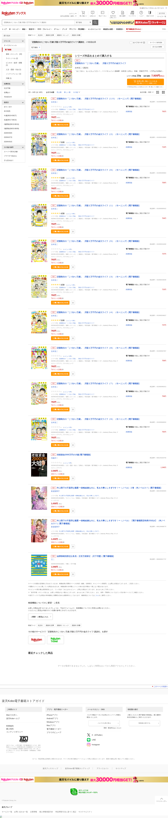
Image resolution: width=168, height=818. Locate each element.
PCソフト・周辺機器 (76, 29)
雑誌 (23, 29)
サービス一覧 (161, 16)
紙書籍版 (129, 111)
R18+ (164, 29)
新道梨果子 (55, 491)
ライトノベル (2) (12, 58)
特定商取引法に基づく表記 (65, 812)
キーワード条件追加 (156, 42)
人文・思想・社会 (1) (13, 69)
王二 (52, 559)
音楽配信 (119, 29)
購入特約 (10, 729)
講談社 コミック (63, 35)
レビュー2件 (67, 107)
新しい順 (67, 92)
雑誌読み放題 (108, 29)
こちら (97, 595)
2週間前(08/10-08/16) (11, 124)
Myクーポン (103, 16)
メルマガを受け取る (104, 723)
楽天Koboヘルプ (13, 718)
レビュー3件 (71, 142)
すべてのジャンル (10, 45)
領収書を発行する (144, 723)
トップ (4, 29)
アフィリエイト (103, 768)
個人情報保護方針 (46, 812)
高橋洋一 (54, 458)
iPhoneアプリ (52, 715)
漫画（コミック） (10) (14, 54)
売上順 (59, 92)
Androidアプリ (52, 718)
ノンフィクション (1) (13, 74)
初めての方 (150, 16)
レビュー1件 (67, 427)
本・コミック (14, 29)
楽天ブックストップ (50, 768)
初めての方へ (11, 715)
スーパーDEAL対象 (11, 152)
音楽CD (31, 29)
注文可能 (7, 88)
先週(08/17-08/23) (10, 120)
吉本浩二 (54, 102)
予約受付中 (8, 97)
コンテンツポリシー (14, 732)
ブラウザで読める (10, 156)
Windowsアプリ (53, 722)
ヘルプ (141, 16)
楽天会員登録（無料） (67, 16)
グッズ (64, 29)
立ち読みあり (9, 160)
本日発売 (7, 111)
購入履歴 (122, 16)
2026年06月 (8, 142)
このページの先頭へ (161, 686)
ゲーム (56, 29)
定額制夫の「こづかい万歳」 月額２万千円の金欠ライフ (76, 109)
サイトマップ (121, 768)
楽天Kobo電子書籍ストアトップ (77, 768)
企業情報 (33, 812)
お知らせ (93, 16)
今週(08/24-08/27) (10, 115)
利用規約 (10, 726)
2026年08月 (8, 133)
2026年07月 (8, 137)
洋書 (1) (8, 78)
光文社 (40, 35)
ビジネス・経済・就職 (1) (14, 64)
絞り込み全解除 (157, 46)
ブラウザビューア (54, 732)
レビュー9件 (71, 213)
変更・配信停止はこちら (112, 728)
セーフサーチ (138, 42)
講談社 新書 (76, 35)
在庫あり (7, 92)
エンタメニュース (94, 29)
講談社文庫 (50, 35)
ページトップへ (161, 801)
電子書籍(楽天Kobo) (133, 29)
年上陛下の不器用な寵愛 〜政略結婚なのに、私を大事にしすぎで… (79, 495)
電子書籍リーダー (54, 729)
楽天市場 (162, 13)
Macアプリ (51, 725)
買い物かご (83, 16)
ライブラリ (132, 16)
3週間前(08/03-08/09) (11, 128)
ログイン (72, 13)
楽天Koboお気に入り (113, 16)
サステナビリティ (85, 812)
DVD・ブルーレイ (44, 29)
